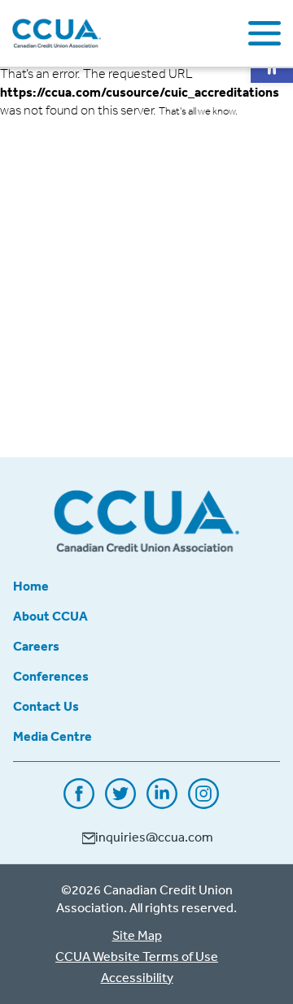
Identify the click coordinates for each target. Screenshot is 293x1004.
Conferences (51, 676)
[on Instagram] (203, 803)
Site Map (137, 935)
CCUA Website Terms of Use (136, 956)
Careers (36, 646)
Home (31, 586)
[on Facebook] (78, 803)
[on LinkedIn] (161, 803)
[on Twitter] (120, 803)
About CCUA (50, 616)
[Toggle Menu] (264, 33)
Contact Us (46, 706)
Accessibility (137, 977)
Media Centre (52, 736)
